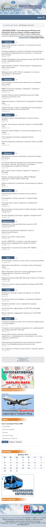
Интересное (23, 359)
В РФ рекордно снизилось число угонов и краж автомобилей (23, 260)
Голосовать (4, 442)
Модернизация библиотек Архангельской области (19, 193)
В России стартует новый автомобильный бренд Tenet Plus (22, 284)
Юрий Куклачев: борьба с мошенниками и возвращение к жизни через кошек (22, 66)
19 (29, 465)
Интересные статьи (23, 361)
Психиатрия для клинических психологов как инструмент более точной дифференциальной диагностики (22, 343)
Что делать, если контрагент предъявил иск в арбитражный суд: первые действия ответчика (22, 329)
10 (17, 462)
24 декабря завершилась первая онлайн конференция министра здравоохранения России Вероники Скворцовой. (22, 35)
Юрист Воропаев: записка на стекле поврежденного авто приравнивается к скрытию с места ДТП (22, 272)
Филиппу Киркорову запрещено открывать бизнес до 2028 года (22, 142)
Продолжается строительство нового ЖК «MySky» (19, 247)
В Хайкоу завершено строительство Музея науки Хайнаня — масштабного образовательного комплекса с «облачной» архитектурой (23, 53)
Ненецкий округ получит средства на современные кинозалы (19, 203)
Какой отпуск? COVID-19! (10, 438)
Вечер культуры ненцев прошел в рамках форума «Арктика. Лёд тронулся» (23, 210)
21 (41, 465)
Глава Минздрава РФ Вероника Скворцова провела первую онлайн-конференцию (21, 31)
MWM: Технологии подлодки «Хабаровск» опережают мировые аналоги (20, 89)
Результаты (12, 442)
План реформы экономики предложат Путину (18, 137)
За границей (6, 426)
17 (17, 465)
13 (35, 462)
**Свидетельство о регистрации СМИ (12, 518)
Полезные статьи (23, 358)
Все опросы (19, 442)
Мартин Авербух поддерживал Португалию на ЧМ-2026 (21, 313)
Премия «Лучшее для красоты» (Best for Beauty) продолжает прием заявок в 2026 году (19, 178)
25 (23, 468)
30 (11, 471)
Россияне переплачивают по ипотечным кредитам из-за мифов (21, 131)
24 (17, 468)
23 (11, 468)
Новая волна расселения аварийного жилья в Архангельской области (18, 231)
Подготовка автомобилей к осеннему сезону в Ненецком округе (21, 266)
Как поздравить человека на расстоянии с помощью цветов (22, 348)
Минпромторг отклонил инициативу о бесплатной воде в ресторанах (21, 157)
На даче (5, 432)
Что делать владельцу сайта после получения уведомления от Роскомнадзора (23, 322)
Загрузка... (6, 394)
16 (11, 465)
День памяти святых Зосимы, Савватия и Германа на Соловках (20, 171)
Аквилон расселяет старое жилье (13, 237)
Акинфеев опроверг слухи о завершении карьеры (19, 304)
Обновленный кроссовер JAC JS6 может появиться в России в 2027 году (23, 279)
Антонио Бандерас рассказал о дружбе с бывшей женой (21, 215)
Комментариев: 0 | (25, 38)
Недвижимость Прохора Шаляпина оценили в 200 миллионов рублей (19, 225)
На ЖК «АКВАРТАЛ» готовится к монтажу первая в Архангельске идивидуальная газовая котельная (19, 242)
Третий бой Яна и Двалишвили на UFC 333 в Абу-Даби (21, 308)
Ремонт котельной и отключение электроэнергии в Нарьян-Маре (22, 184)
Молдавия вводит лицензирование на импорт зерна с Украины (20, 119)
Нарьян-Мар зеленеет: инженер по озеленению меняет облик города (21, 46)
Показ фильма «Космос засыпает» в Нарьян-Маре (19, 198)
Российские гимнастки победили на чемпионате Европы (21, 299)
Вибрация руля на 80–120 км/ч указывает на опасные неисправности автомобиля (20, 73)
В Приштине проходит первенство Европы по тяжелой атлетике (21, 294)
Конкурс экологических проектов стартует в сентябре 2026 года (22, 125)
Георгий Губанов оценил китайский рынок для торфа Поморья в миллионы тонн (20, 96)
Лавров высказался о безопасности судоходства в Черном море (22, 102)
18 (23, 465)
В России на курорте (9, 429)
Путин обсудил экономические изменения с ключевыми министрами (21, 83)
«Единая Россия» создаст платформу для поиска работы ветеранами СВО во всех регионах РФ (22, 108)
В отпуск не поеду (8, 435)
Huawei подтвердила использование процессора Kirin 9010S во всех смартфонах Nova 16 (23, 60)
